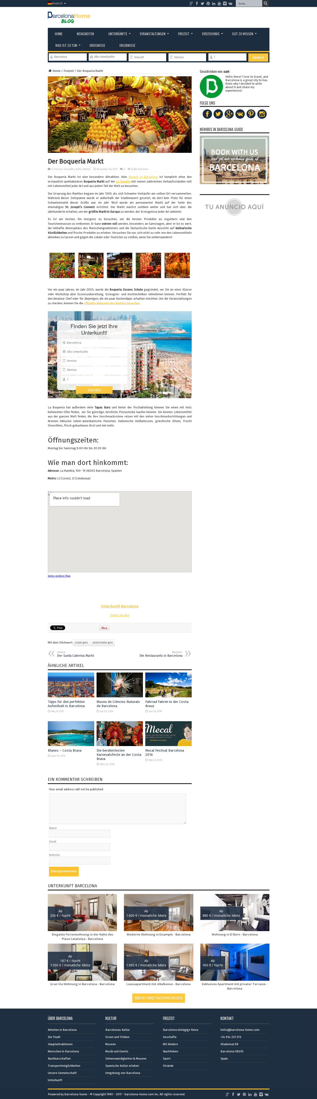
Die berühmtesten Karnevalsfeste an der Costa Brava (119, 754)
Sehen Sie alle (119, 615)
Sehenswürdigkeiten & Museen (125, 1058)
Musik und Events (116, 1051)
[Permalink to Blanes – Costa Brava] (71, 745)
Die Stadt (54, 1037)
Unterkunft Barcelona (119, 606)
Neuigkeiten (85, 33)
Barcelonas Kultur (117, 1030)
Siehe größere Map (59, 575)
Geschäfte (69, 169)
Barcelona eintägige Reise (180, 1030)
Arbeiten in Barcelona (62, 1030)
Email (52, 841)
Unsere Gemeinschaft (62, 1073)
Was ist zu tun (66, 45)
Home (58, 33)
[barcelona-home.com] (69, 19)
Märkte (87, 169)
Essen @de (81, 642)
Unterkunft (55, 1080)
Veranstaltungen (152, 33)
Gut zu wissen (242, 33)
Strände (168, 1065)
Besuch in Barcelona (143, 177)
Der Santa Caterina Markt (75, 654)
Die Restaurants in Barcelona (160, 654)
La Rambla (123, 181)
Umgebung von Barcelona (122, 1073)
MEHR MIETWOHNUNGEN (159, 998)
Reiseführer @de (103, 642)
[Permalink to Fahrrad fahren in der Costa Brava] (168, 696)
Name (53, 828)
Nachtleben (170, 1051)
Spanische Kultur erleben (122, 1065)
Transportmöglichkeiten (64, 1065)
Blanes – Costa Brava (64, 750)
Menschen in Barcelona (63, 1051)
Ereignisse (97, 45)
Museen (110, 1044)
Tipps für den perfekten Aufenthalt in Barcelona (66, 704)
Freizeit (183, 33)
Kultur (79, 169)
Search (258, 57)
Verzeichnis (211, 33)
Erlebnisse (127, 45)
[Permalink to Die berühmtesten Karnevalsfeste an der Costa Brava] (120, 745)
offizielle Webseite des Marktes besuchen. (112, 303)
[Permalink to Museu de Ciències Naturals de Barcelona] (120, 696)
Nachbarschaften (59, 1058)
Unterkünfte (117, 33)
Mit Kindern (170, 1044)
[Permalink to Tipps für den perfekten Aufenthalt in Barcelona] (71, 696)
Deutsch (57, 3)
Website (54, 855)
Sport (167, 1058)
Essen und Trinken (117, 1037)
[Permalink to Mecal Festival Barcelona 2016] (168, 745)
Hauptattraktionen (60, 1044)
